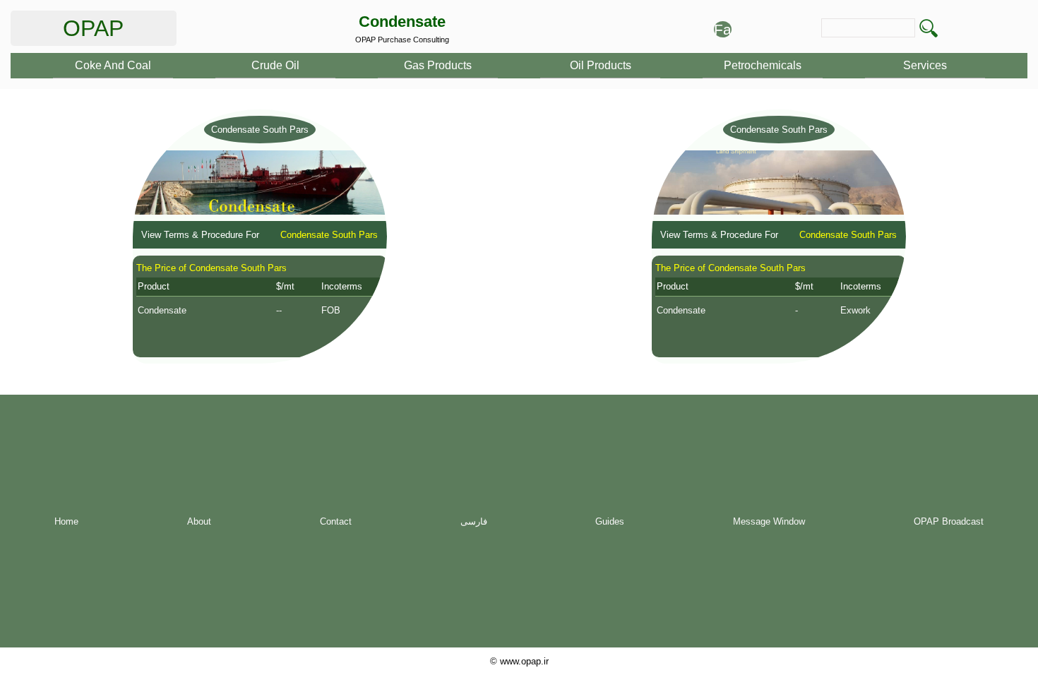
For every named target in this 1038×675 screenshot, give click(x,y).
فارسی (473, 521)
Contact (336, 521)
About (199, 521)
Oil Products (600, 65)
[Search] (928, 27)
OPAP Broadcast (949, 521)
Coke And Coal (113, 65)
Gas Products (438, 65)
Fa (723, 29)
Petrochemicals (762, 65)
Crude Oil (275, 65)
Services (925, 65)
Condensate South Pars (260, 129)
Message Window (769, 521)
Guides (609, 521)
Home (66, 521)
